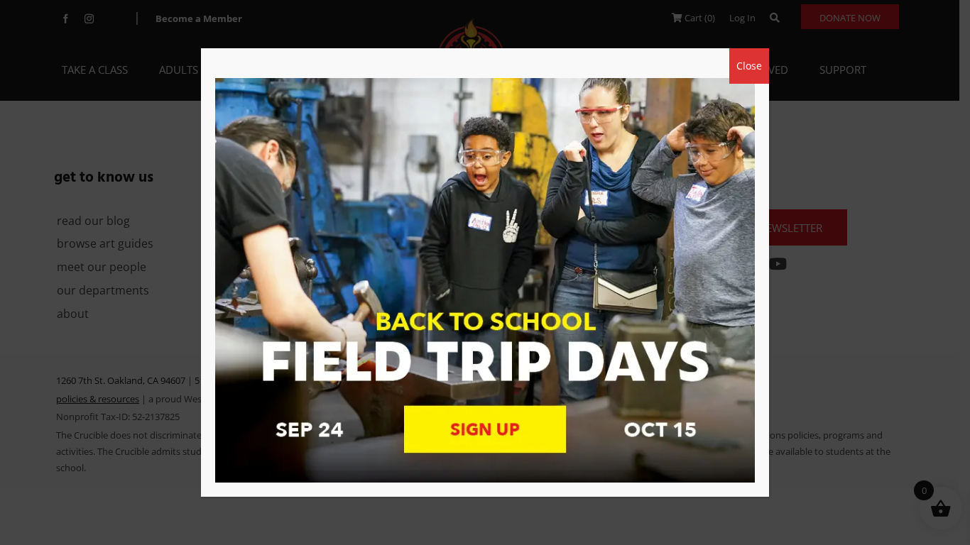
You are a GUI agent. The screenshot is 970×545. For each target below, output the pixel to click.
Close (749, 65)
